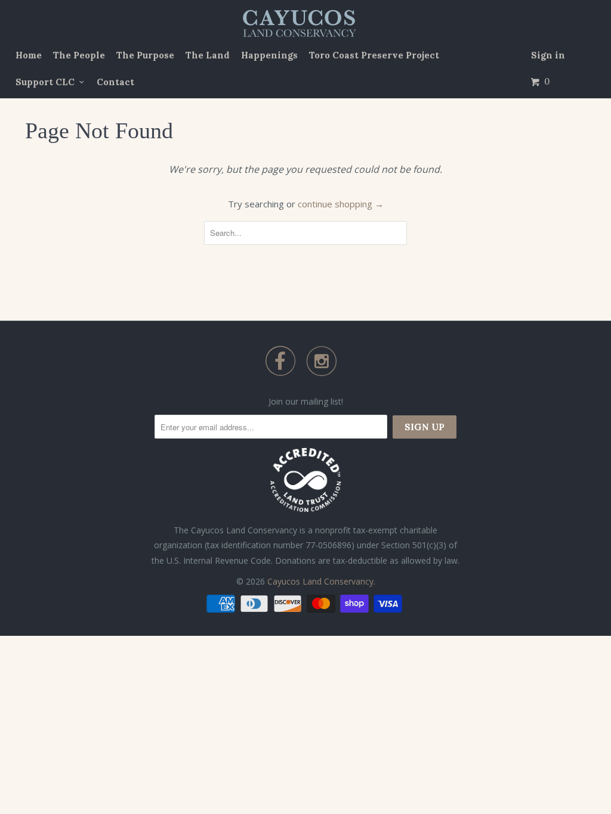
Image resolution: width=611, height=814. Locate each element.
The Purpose (145, 55)
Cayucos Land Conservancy (320, 581)
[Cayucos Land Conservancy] (301, 24)
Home (29, 55)
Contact (115, 82)
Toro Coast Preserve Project (374, 55)
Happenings (269, 55)
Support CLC (47, 82)
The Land (208, 55)
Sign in (548, 55)
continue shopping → (341, 204)
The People (79, 55)
